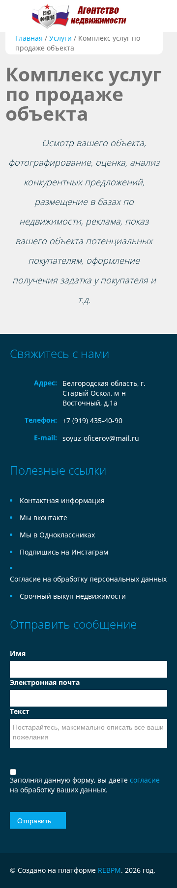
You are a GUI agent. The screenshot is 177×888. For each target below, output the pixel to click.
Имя (18, 653)
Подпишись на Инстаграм (64, 552)
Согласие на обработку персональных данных (88, 579)
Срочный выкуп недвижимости (73, 596)
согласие (145, 780)
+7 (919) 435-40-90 (92, 420)
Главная (29, 38)
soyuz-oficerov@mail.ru (100, 438)
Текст (20, 711)
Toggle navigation (18, 16)
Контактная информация (62, 500)
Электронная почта (45, 682)
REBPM (109, 870)
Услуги (60, 38)
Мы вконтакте (43, 517)
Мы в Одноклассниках (57, 534)
